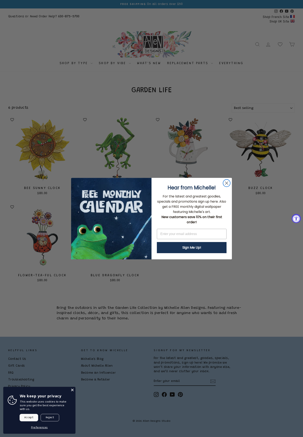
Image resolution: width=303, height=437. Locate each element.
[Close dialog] (226, 183)
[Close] (72, 390)
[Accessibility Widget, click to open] (296, 218)
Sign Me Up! (191, 247)
